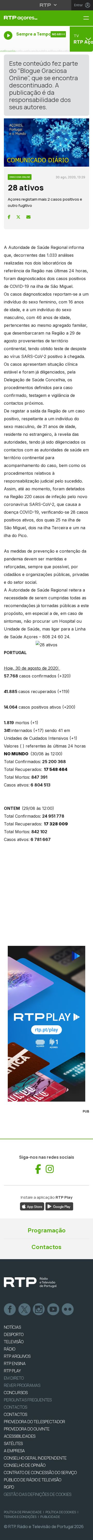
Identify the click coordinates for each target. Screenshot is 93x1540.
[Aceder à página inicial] (31, 18)
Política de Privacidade (23, 1512)
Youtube (53, 1309)
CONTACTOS (15, 1414)
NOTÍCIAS (12, 1327)
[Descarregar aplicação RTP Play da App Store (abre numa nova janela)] (32, 1206)
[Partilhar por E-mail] (28, 217)
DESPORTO (14, 1334)
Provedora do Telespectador (34, 1421)
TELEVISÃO (14, 1342)
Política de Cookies (60, 1512)
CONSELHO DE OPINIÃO (24, 1465)
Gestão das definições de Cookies (37, 1494)
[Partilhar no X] (18, 217)
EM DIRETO (14, 1378)
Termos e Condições (20, 1517)
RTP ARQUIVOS (17, 1356)
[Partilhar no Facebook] (9, 217)
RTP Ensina (15, 1363)
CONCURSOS (16, 1392)
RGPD (9, 1487)
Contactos (46, 1247)
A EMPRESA (14, 1451)
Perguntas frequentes (28, 1400)
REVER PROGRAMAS (22, 1385)
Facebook (10, 1309)
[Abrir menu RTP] (47, 5)
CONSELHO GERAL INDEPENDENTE (35, 1458)
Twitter (24, 1309)
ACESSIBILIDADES (19, 1436)
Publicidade (50, 1517)
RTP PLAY (12, 1371)
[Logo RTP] (30, 1282)
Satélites (13, 1443)
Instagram (39, 1309)
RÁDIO (9, 1349)
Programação (47, 1230)
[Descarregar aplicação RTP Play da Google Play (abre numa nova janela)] (59, 1206)
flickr (68, 1309)
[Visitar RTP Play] (46, 1024)
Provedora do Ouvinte (27, 1429)
